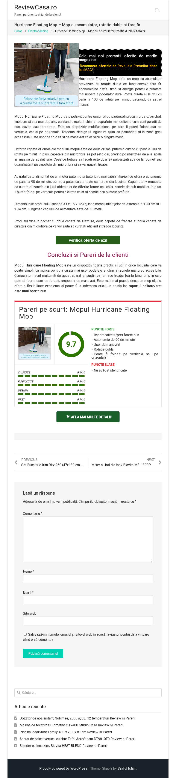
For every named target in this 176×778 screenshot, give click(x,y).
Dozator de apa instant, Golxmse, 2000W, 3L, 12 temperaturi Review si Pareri (77, 718)
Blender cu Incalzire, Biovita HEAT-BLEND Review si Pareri (63, 746)
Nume (28, 571)
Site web (29, 613)
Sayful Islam (127, 768)
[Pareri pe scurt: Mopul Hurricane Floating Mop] (34, 343)
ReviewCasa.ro (35, 7)
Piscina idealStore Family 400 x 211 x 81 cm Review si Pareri (66, 732)
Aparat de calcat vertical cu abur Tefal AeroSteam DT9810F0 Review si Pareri (77, 739)
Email (28, 592)
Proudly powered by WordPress (63, 768)
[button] (156, 10)
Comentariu (32, 514)
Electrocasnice (38, 31)
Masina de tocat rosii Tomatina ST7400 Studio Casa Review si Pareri (71, 725)
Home (18, 31)
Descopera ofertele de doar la (118, 68)
